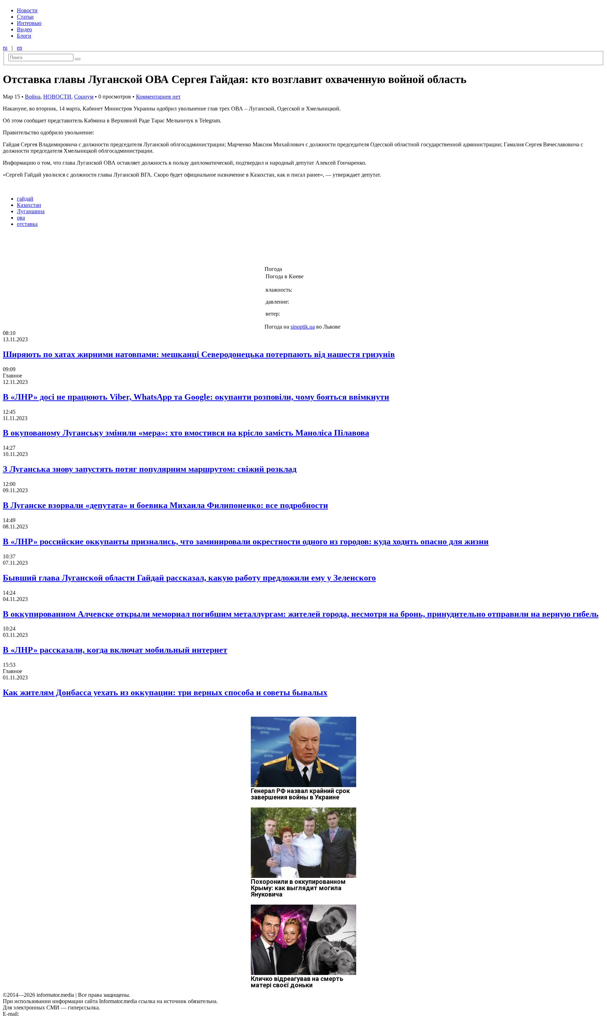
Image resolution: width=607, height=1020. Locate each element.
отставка (27, 224)
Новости (27, 10)
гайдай (25, 199)
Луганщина (31, 211)
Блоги (24, 36)
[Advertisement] (113, 249)
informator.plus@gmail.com (51, 1014)
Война (32, 97)
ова (21, 218)
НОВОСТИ (57, 97)
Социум (83, 97)
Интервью (29, 23)
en (19, 48)
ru (5, 48)
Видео (24, 29)
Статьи (25, 17)
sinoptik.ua (303, 327)
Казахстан (29, 205)
